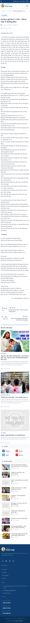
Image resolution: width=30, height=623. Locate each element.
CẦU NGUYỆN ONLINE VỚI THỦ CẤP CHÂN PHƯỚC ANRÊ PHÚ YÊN (19, 534)
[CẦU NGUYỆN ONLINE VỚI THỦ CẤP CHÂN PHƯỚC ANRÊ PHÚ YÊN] (6, 536)
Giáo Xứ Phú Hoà (19, 621)
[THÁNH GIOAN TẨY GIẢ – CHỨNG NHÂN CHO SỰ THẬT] (6, 490)
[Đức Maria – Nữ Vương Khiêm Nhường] (6, 498)
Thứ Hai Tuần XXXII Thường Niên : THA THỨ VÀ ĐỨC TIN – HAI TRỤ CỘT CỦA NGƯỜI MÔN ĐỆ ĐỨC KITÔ (15, 357)
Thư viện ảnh (5, 575)
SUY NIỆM (9, 11)
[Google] (13, 561)
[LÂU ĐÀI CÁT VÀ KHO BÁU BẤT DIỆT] (6, 521)
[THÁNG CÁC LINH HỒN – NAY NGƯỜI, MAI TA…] (15, 382)
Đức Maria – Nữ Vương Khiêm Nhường (18, 496)
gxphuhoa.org (6, 593)
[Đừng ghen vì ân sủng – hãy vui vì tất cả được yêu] (6, 505)
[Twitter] (9, 561)
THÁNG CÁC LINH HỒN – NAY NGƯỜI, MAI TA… (15, 397)
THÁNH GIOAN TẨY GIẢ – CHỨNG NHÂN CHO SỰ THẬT (18, 488)
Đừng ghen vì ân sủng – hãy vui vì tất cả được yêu (19, 503)
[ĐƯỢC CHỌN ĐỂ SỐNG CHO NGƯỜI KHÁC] (15, 420)
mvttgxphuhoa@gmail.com (9, 590)
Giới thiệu (22, 1)
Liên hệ (27, 1)
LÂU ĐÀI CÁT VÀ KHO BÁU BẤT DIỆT (19, 518)
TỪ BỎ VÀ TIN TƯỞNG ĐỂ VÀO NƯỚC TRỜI (18, 511)
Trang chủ (16, 1)
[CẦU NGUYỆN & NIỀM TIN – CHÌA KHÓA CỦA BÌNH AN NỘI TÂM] (6, 528)
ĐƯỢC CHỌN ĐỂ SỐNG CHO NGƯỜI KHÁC (13, 435)
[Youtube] (6, 561)
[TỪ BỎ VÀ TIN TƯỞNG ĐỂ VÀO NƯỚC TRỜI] (6, 513)
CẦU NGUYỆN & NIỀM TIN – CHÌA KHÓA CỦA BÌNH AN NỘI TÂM (18, 526)
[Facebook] (2, 561)
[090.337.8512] (1, 1)
